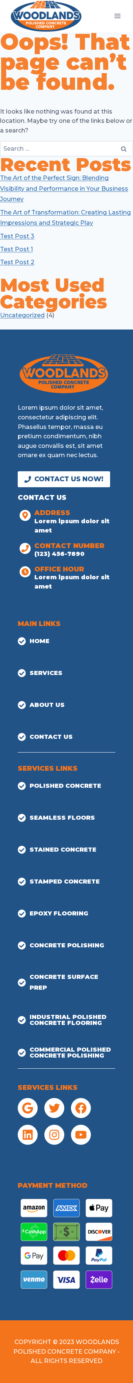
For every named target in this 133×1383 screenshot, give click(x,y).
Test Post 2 (17, 262)
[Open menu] (117, 16)
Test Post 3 (17, 236)
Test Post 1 (16, 249)
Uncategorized (22, 315)
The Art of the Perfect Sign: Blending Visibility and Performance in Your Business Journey (64, 188)
